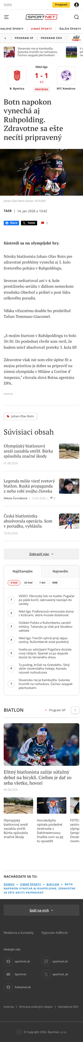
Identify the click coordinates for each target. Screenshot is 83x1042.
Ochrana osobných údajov (36, 1007)
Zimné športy (30, 884)
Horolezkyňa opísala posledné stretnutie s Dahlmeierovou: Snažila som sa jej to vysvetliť (50, 830)
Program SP (57, 710)
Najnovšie (60, 571)
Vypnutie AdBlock (55, 932)
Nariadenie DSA (68, 1007)
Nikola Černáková (15, 498)
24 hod (28, 582)
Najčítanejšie (22, 571)
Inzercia (9, 1007)
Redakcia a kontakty (19, 932)
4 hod (14, 582)
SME (55, 582)
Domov (9, 884)
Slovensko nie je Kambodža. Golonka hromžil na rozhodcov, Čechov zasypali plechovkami (38, 52)
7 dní (42, 582)
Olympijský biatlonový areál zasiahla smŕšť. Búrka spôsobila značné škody (16, 828)
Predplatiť (61, 4)
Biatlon (53, 884)
